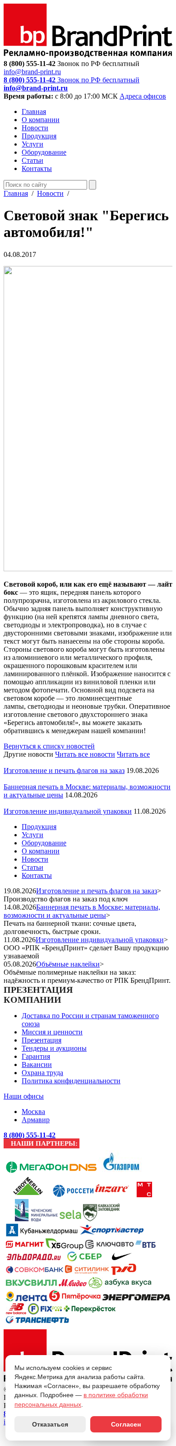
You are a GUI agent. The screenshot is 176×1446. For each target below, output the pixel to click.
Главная (34, 111)
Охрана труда (42, 1072)
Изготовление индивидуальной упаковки (68, 811)
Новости (35, 128)
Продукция (39, 136)
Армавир (36, 1120)
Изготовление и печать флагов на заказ (64, 770)
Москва (33, 1111)
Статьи (32, 160)
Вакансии (37, 1064)
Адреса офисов (143, 96)
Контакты (37, 168)
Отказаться (50, 1424)
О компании (41, 119)
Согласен (126, 1424)
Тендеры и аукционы (54, 1048)
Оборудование (44, 152)
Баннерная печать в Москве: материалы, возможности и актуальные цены (82, 911)
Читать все (133, 754)
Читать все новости (85, 754)
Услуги (32, 144)
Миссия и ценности (52, 1032)
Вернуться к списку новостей (49, 746)
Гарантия (36, 1056)
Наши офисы (24, 1096)
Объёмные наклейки (68, 964)
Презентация (41, 1040)
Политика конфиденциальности (71, 1081)
